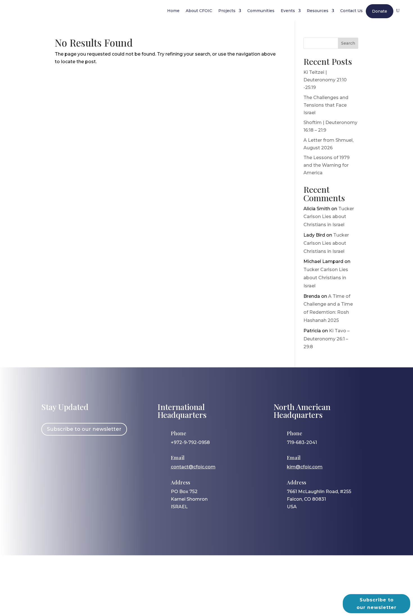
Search (348, 43)
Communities (260, 10)
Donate (379, 11)
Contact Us (351, 10)
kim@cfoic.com (305, 467)
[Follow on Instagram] (65, 452)
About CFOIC (199, 10)
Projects (226, 10)
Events (288, 10)
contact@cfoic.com (193, 467)
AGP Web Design (215, 589)
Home (173, 10)
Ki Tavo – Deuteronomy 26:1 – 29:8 (326, 339)
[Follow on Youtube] (97, 452)
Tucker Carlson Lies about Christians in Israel (328, 217)
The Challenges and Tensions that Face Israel (325, 105)
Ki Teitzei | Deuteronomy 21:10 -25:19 (325, 80)
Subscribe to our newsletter (84, 429)
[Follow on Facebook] (48, 452)
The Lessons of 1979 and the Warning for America (326, 165)
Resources (317, 10)
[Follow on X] (81, 452)
